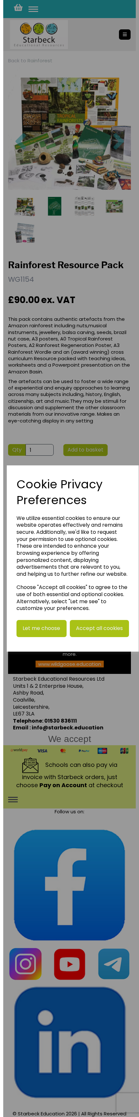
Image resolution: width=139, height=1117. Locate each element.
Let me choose (41, 628)
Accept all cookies (99, 628)
